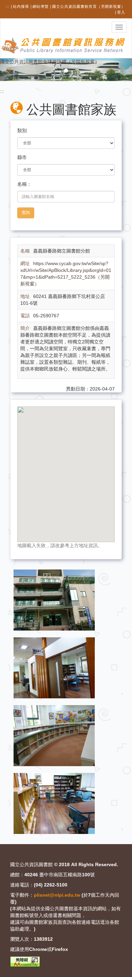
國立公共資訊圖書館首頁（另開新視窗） (88, 6)
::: (7, 6)
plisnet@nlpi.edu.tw (57, 895)
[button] (10, 69)
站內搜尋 (21, 6)
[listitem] (54, 599)
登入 (121, 12)
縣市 (22, 157)
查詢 (26, 212)
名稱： (24, 184)
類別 (22, 130)
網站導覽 (40, 6)
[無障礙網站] (25, 961)
